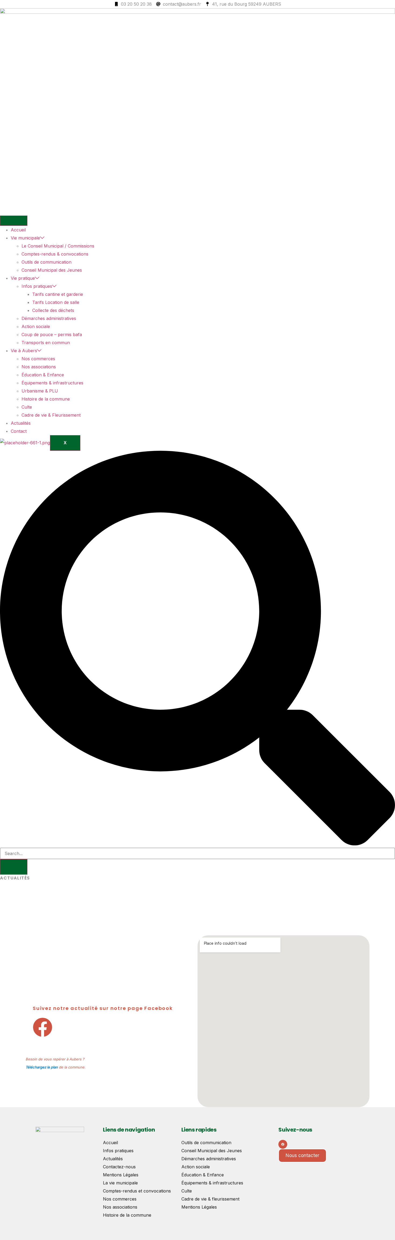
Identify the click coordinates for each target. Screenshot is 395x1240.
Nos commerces (38, 358)
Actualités (21, 423)
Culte (26, 407)
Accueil (18, 229)
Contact (19, 431)
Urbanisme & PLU (39, 391)
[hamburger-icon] (13, 221)
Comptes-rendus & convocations (54, 254)
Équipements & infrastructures (52, 383)
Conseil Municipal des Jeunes (51, 270)
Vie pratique (23, 278)
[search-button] (13, 867)
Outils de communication (46, 262)
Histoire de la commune (45, 399)
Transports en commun (45, 342)
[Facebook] (282, 1144)
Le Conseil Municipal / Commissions (57, 246)
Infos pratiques (36, 286)
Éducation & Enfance (42, 374)
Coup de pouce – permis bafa (51, 334)
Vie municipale (25, 238)
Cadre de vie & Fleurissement (51, 415)
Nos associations (38, 366)
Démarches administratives (48, 318)
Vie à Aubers (24, 350)
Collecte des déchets (53, 310)
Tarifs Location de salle (55, 302)
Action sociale (35, 326)
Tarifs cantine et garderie (57, 294)
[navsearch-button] (197, 843)
